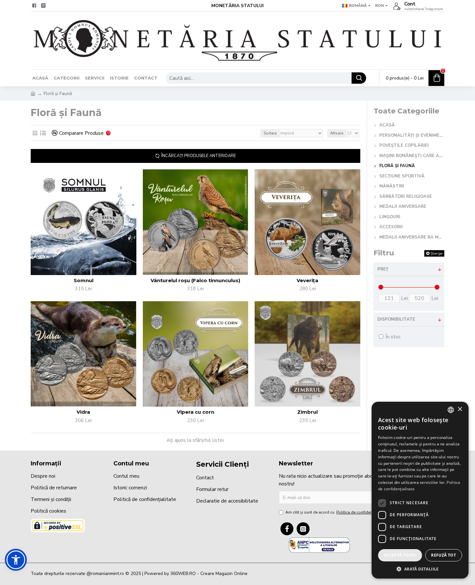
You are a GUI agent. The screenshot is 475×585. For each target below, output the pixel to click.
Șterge (436, 253)
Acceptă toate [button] (400, 555)
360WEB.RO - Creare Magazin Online (209, 573)
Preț (382, 269)
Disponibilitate (396, 319)
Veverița (307, 280)
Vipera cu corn (195, 412)
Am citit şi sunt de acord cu (335, 512)
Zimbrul (307, 412)
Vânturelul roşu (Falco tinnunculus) (195, 280)
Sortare (270, 133)
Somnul (83, 280)
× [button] (459, 409)
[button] (15, 559)
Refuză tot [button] (443, 555)
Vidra (83, 412)
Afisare (336, 133)
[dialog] (420, 490)
